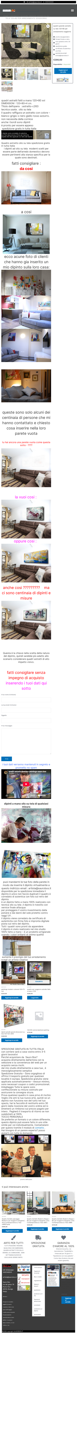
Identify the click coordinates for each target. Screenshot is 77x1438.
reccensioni (37, 1314)
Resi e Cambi (38, 1277)
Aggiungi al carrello (11, 998)
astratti (14, 16)
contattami (37, 1305)
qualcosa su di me (38, 1294)
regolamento (37, 1280)
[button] (72, 10)
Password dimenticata (37, 1300)
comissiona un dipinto (38, 1309)
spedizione (37, 1290)
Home (6, 16)
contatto (39, 1127)
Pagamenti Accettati (37, 1272)
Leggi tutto (34, 998)
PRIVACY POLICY (36, 1285)
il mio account (38, 1267)
